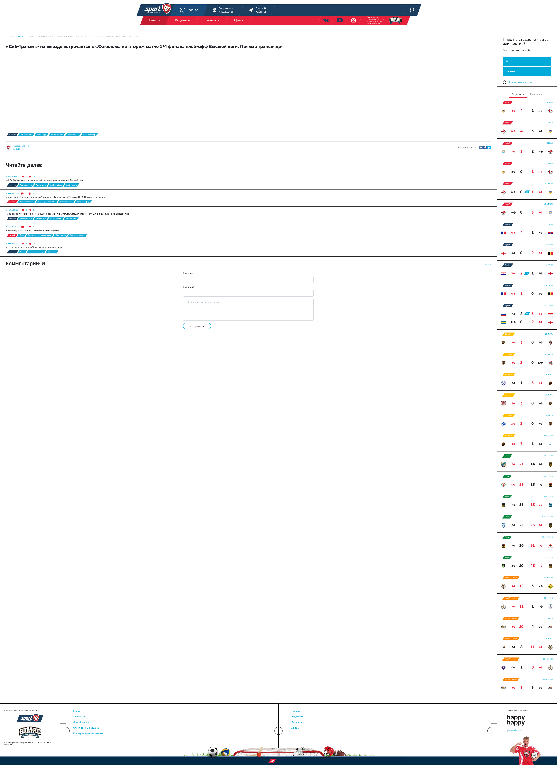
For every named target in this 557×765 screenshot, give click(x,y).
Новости (295, 711)
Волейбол (508, 334)
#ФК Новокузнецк (36, 252)
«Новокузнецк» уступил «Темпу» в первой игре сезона (34, 247)
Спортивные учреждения (86, 728)
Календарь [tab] (536, 94)
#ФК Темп (52, 252)
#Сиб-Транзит (57, 135)
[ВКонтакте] (481, 147)
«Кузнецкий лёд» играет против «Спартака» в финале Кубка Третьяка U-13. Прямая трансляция (55, 197)
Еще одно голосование (521, 82)
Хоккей (12, 202)
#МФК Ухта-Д (71, 185)
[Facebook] (485, 147)
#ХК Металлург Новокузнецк (39, 235)
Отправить (197, 326)
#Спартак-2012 (66, 202)
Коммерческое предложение (88, 733)
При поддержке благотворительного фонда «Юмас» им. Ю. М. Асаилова (375, 20)
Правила (486, 264)
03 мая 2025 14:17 (12, 193)
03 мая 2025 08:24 (12, 210)
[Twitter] (489, 147)
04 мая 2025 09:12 (12, 177)
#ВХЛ (22, 235)
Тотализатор (79, 716)
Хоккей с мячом (511, 578)
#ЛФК (22, 252)
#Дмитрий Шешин (77, 235)
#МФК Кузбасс (56, 185)
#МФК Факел (73, 135)
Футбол (12, 135)
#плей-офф (41, 135)
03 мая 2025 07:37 (12, 227)
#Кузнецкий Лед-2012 (47, 202)
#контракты (61, 235)
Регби (507, 456)
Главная (77, 711)
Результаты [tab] (518, 94)
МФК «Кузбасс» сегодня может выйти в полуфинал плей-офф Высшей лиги (45, 180)
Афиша (295, 728)
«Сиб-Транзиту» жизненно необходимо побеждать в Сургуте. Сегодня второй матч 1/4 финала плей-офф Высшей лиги (68, 214)
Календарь (296, 722)
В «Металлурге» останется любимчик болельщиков (32, 230)
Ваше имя (188, 273)
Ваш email (188, 287)
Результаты (297, 716)
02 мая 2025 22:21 (12, 243)
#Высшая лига (26, 135)
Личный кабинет (81, 722)
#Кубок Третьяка (26, 202)
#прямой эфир (89, 135)
